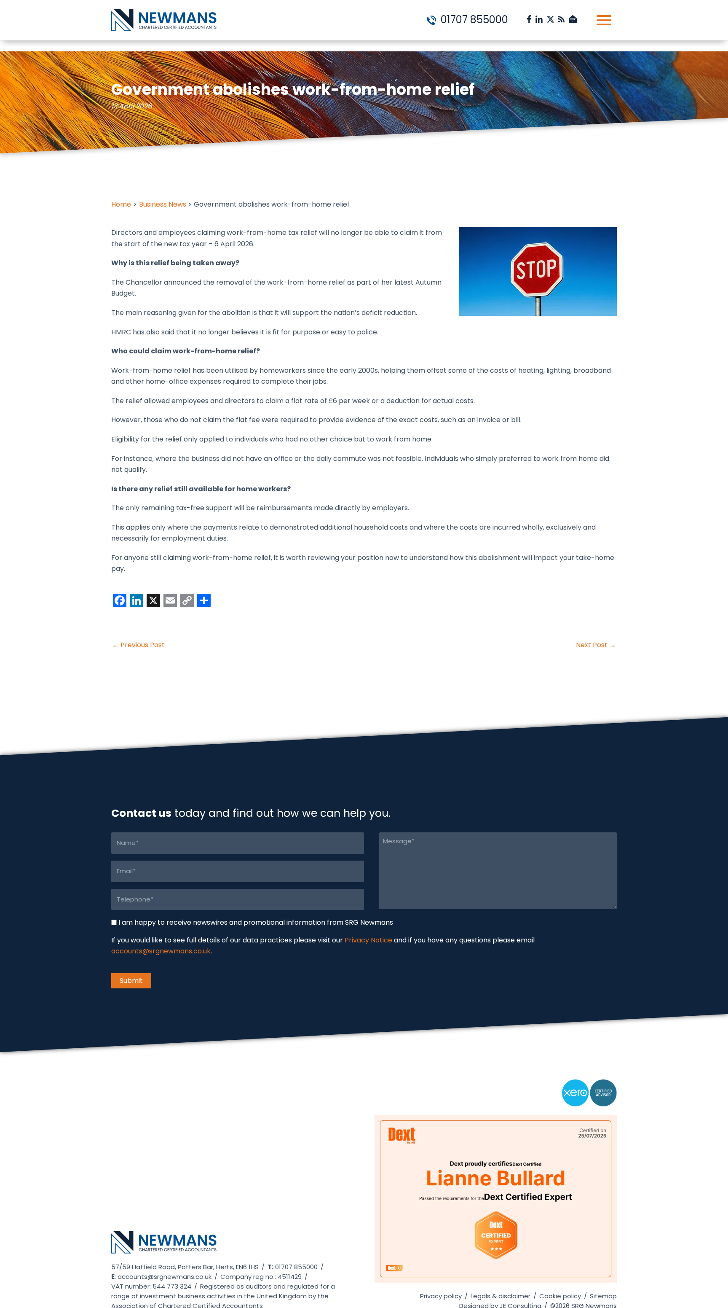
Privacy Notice (368, 940)
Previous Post (138, 645)
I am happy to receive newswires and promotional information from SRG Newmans (255, 922)
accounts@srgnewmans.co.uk (161, 951)
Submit (131, 980)
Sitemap (603, 1296)
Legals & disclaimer (500, 1296)
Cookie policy (560, 1296)
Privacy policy (441, 1296)
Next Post (596, 645)
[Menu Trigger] (604, 20)
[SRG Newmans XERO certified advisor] (589, 1096)
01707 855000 (473, 20)
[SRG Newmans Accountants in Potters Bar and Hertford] (164, 1246)
